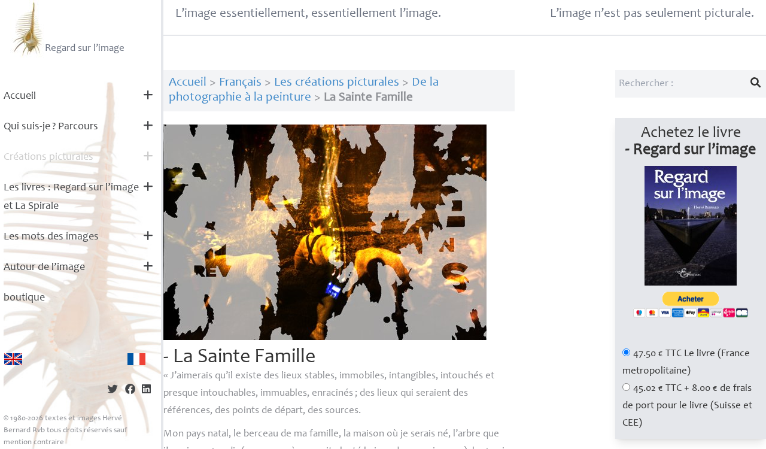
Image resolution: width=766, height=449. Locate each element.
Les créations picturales (336, 83)
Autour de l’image (44, 267)
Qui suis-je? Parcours (51, 127)
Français (240, 83)
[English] (13, 359)
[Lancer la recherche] (756, 84)
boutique (24, 298)
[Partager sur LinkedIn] (146, 390)
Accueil (20, 96)
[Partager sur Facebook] (130, 390)
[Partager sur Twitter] (113, 390)
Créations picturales (48, 157)
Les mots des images (51, 237)
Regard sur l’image (84, 49)
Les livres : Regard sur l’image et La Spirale (71, 197)
